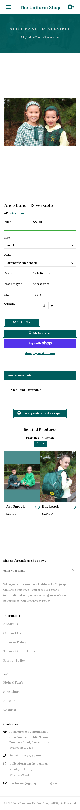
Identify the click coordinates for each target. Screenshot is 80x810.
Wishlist (9, 710)
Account (10, 701)
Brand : (9, 273)
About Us (10, 624)
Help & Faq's (13, 683)
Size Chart (17, 214)
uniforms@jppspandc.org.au (33, 783)
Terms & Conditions (19, 651)
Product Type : (13, 284)
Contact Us (12, 633)
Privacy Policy (14, 660)
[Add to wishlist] (37, 508)
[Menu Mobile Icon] (8, 7)
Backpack (50, 506)
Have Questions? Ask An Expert (43, 413)
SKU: (7, 295)
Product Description (20, 375)
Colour (9, 256)
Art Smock (15, 506)
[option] (40, 122)
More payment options (40, 353)
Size (7, 238)
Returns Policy (15, 642)
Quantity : (10, 304)
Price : (8, 222)
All (22, 37)
